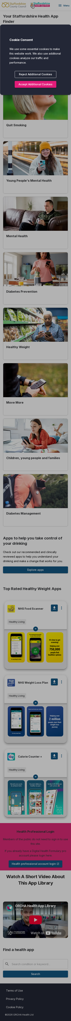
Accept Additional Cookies (35, 84)
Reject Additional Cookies (35, 74)
